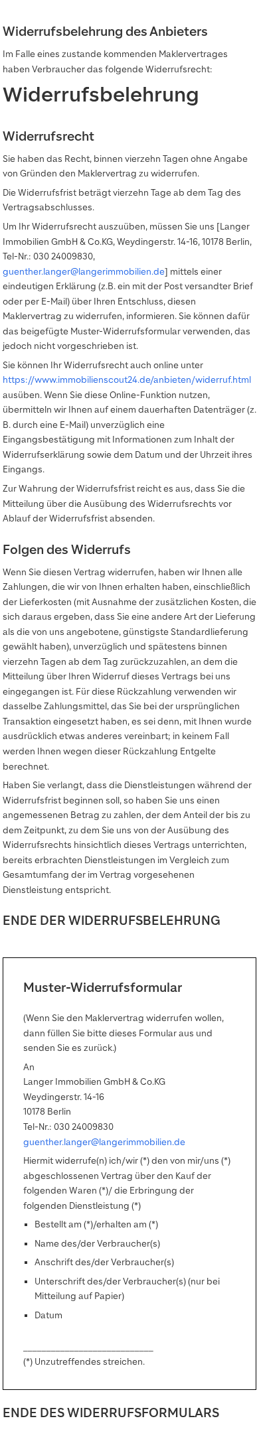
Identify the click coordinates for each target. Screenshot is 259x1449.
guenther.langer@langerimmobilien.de (84, 271)
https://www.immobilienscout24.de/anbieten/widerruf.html (127, 379)
